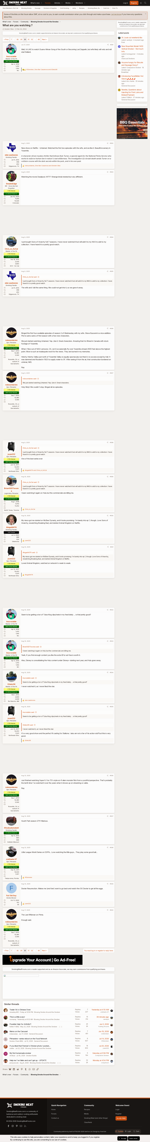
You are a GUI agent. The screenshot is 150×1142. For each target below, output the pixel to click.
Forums (48, 3)
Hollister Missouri (13, 842)
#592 (111, 610)
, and (41, 69)
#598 (111, 847)
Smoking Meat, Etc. (94, 8)
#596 (111, 775)
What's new (35, 3)
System (120, 1131)
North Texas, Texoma (11, 510)
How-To (115, 8)
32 (32, 39)
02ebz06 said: (28, 725)
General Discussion (36, 1034)
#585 (111, 271)
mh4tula (12, 1056)
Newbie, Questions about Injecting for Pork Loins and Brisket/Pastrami (132, 92)
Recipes (82, 8)
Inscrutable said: (28, 678)
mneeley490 (14, 1012)
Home (53, 1109)
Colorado (16, 203)
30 (25, 39)
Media (68, 3)
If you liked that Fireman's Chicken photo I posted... (30, 1046)
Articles (57, 3)
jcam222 (106, 1048)
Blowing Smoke (26, 8)
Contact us (55, 1118)
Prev (7, 39)
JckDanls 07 (104, 1012)
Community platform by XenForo (73, 1131)
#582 (111, 143)
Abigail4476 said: (29, 552)
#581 (111, 45)
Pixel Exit (103, 1131)
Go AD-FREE (121, 1118)
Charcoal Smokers (128, 58)
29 (21, 39)
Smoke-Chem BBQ (16, 1041)
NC (18, 70)
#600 (111, 910)
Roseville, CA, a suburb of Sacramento (13, 362)
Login (117, 1109)
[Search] (145, 3)
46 (39, 39)
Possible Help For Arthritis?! (20, 1024)
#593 (111, 641)
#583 (111, 172)
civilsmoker (105, 1034)
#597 (111, 816)
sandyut (106, 1019)
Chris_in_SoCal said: (30, 277)
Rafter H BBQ (14, 1027)
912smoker (105, 1041)
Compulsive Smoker (102, 1055)
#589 (111, 476)
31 (28, 39)
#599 (111, 884)
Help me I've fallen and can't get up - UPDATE (28, 1060)
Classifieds (88, 1122)
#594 (111, 672)
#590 (111, 515)
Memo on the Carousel (19, 1031)
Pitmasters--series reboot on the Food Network (28, 1039)
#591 (111, 547)
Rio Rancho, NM (13, 701)
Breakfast (124, 72)
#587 (111, 373)
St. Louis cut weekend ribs (131, 37)
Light (129, 1131)
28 (17, 39)
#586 (111, 328)
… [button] (14, 39)
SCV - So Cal (14, 266)
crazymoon (105, 1063)
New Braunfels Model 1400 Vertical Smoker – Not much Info (132, 49)
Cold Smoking (64, 8)
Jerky (74, 8)
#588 (111, 442)
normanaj (13, 1019)
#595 (111, 706)
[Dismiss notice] (145, 14)
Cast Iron (106, 8)
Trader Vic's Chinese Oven (20, 1010)
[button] (41, 2)
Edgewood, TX (14, 166)
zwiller (12, 1048)
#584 (111, 237)
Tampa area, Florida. (12, 878)
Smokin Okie (9, 29)
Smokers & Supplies (50, 8)
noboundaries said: (30, 379)
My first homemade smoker (20, 1053)
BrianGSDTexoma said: (31, 647)
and (36, 470)
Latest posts (123, 33)
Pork (123, 42)
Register (119, 1114)
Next (44, 39)
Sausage (37, 8)
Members (79, 3)
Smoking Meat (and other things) (96, 1118)
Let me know (116, 14)
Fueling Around (103, 1026)
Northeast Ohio (14, 471)
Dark (137, 1131)
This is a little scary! (17, 1017)
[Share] (107, 44)
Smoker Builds (31, 1056)
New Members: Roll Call (10, 8)
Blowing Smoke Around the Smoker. (47, 1012)
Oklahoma (15, 541)
